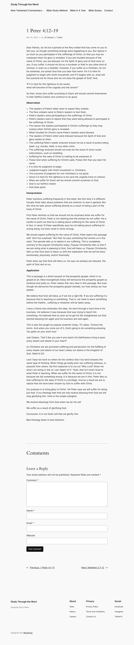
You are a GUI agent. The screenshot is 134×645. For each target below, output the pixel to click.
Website (30, 535)
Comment (32, 480)
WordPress (28, 633)
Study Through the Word (24, 4)
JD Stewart (49, 37)
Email (30, 523)
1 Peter (59, 37)
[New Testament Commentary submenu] (43, 10)
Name (30, 510)
